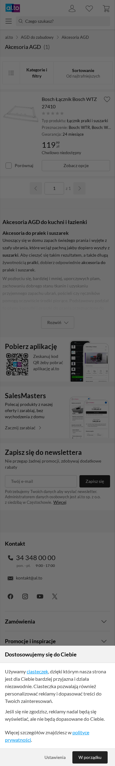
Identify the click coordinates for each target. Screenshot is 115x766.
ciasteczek (37, 671)
